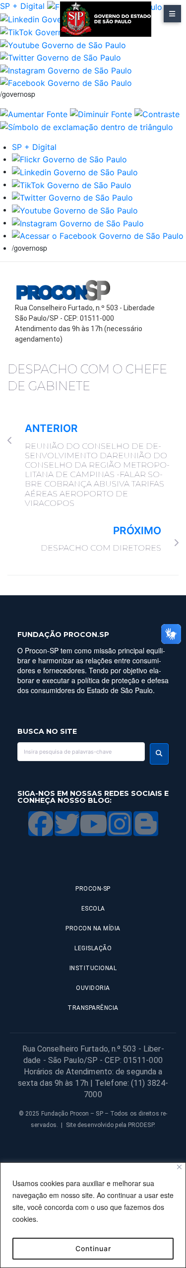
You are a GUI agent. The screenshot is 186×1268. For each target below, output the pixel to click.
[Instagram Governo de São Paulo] (66, 69)
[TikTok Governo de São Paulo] (71, 184)
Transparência (93, 1007)
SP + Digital (22, 6)
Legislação (93, 948)
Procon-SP (93, 888)
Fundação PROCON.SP (63, 634)
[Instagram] (119, 823)
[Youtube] (93, 823)
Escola (93, 908)
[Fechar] (179, 1167)
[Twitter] (67, 823)
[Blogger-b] (145, 823)
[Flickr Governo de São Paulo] (69, 159)
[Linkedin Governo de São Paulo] (75, 171)
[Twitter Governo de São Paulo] (72, 197)
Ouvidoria (93, 988)
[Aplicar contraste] (157, 113)
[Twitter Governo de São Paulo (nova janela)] (60, 57)
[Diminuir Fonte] (101, 113)
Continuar (93, 1248)
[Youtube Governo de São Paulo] (75, 209)
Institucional (93, 968)
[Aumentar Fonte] (33, 113)
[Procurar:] (81, 751)
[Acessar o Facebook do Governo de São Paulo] (98, 235)
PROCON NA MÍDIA (93, 928)
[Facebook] (40, 823)
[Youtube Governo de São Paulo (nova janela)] (63, 44)
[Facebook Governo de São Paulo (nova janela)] (66, 82)
